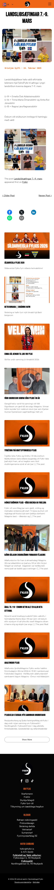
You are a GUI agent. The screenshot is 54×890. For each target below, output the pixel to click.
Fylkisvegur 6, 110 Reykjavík (27, 858)
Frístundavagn (27, 823)
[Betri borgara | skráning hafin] (27, 290)
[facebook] (21, 781)
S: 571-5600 (27, 852)
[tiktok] (32, 781)
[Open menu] (49, 4)
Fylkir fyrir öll (27, 803)
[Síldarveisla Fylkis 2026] (27, 245)
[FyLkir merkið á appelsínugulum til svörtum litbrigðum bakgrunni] (27, 590)
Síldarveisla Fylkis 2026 (14, 262)
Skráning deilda (27, 826)
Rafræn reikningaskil (27, 820)
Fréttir (27, 797)
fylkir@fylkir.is (27, 848)
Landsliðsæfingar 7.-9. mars (28, 178)
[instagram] (27, 781)
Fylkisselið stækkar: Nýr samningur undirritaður (24, 715)
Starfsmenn (27, 793)
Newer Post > (45, 195)
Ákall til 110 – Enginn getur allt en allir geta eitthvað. (23, 609)
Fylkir (25, 182)
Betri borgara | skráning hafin (17, 306)
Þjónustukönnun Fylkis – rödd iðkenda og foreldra (25, 502)
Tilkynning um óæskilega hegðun (27, 806)
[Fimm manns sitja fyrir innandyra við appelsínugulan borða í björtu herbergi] (27, 538)
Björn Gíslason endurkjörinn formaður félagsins (24, 554)
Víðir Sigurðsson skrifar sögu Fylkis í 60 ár (22, 398)
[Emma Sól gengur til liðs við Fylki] (27, 337)
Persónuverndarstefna (23, 882)
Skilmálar (36, 882)
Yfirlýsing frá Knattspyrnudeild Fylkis (20, 450)
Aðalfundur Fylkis (12, 662)
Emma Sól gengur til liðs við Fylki (18, 354)
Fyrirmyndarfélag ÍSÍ (27, 836)
